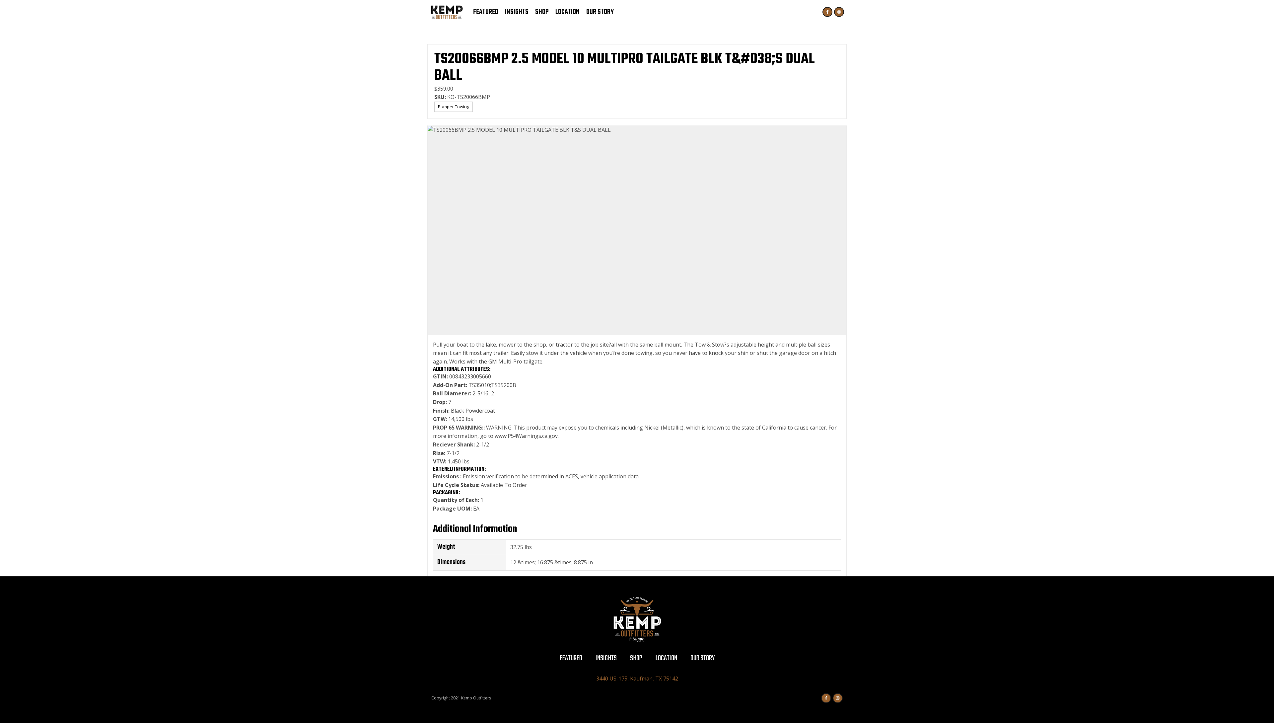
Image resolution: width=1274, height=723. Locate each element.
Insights (517, 12)
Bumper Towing (453, 107)
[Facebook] (827, 12)
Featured (485, 12)
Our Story (600, 12)
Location (567, 12)
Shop (542, 12)
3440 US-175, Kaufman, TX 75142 (637, 678)
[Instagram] (839, 12)
